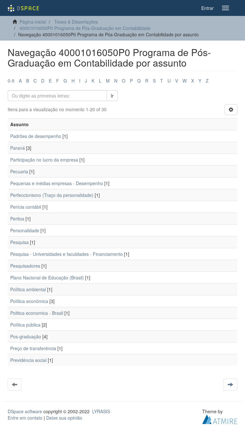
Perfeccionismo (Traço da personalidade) (51, 195)
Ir (112, 95)
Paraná (17, 148)
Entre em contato (25, 418)
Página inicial (32, 21)
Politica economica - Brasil (36, 313)
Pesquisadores (25, 266)
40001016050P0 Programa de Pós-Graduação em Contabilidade (85, 28)
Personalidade (24, 230)
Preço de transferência (33, 348)
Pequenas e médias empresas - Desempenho (56, 183)
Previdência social (28, 360)
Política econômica (29, 301)
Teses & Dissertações (76, 21)
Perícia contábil (25, 207)
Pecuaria (19, 171)
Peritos (17, 218)
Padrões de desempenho (35, 136)
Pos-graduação (25, 336)
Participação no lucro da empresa (44, 159)
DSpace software (25, 411)
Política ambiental (28, 289)
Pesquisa (19, 242)
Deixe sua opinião (64, 418)
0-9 (11, 80)
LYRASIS (101, 411)
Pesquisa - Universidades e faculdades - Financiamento (66, 254)
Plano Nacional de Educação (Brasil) (47, 277)
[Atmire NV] (219, 418)
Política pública (25, 324)
